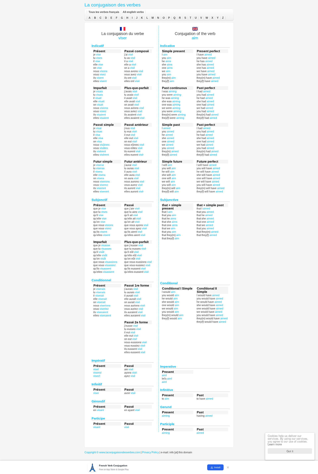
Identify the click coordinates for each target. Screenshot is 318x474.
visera (101, 175)
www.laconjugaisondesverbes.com (119, 452)
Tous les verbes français (104, 12)
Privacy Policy (150, 452)
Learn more (275, 444)
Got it (290, 451)
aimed (210, 111)
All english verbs (133, 12)
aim (195, 38)
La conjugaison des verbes (112, 4)
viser (122, 38)
